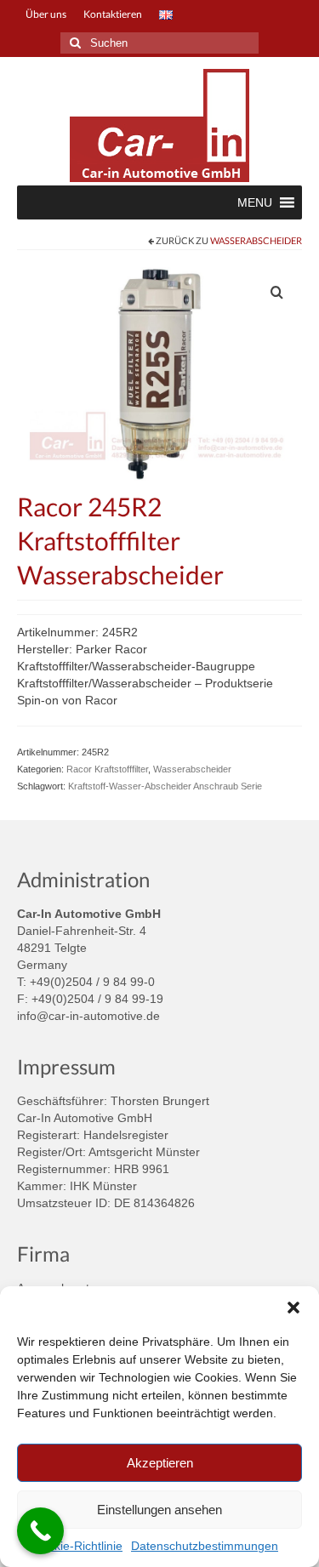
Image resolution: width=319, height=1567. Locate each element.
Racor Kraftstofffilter (107, 769)
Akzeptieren (160, 1463)
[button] (293, 1307)
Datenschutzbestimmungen (204, 1546)
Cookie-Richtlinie (77, 1546)
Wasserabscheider (256, 240)
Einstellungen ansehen (159, 1509)
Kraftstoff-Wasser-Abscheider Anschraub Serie (165, 786)
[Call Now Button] (40, 1530)
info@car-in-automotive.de (88, 1016)
